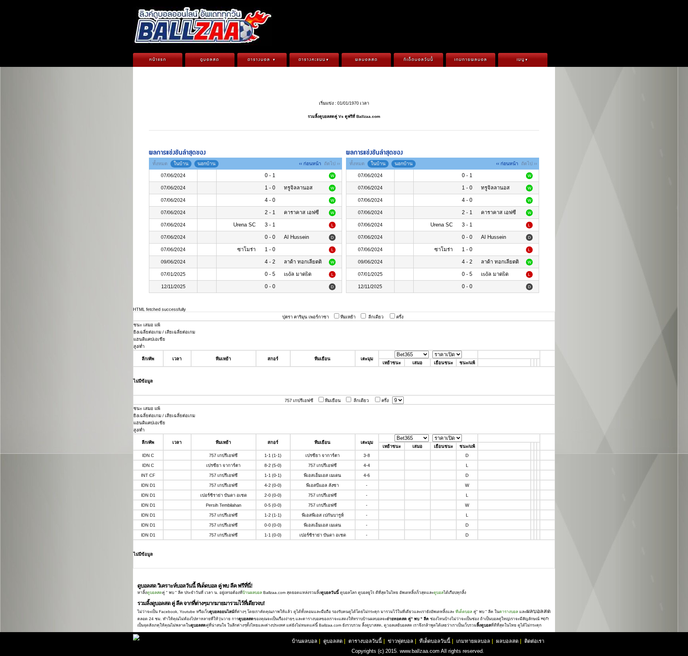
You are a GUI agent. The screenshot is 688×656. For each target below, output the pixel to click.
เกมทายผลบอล (470, 59)
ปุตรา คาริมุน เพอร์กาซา (305, 316)
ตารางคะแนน (314, 59)
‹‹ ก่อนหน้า (310, 163)
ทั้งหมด (160, 163)
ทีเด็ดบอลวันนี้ (419, 59)
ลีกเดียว (375, 316)
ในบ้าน (181, 163)
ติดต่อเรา (534, 641)
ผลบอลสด (366, 59)
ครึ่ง (399, 316)
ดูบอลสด (209, 59)
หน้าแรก (157, 59)
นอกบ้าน (206, 163)
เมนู (523, 59)
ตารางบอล (262, 59)
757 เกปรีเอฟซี (299, 400)
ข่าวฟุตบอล (400, 641)
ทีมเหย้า (348, 316)
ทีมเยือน (333, 400)
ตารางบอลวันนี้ (365, 641)
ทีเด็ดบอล (463, 611)
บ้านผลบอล (252, 592)
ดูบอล (439, 592)
